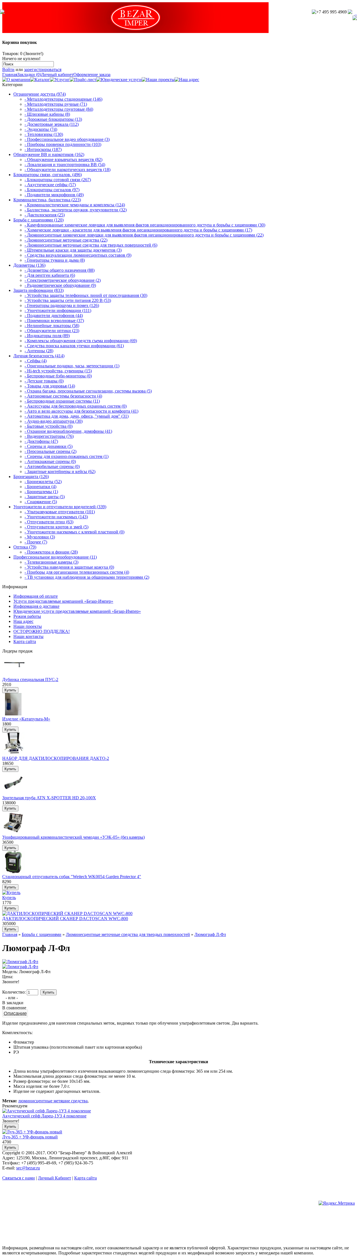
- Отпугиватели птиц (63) (49, 521)
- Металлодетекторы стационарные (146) (63, 99)
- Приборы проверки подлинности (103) (63, 144)
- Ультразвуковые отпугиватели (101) (60, 511)
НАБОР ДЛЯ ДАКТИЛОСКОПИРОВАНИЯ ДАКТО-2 (55, 758)
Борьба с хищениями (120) (38, 220)
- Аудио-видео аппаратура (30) (54, 421)
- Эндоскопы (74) (41, 129)
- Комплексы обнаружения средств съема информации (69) (81, 340)
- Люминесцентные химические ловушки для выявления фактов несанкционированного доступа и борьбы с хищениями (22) (144, 235)
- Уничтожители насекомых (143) (56, 516)
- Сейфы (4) (36, 360)
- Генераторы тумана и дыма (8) (55, 260)
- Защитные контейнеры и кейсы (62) (60, 471)
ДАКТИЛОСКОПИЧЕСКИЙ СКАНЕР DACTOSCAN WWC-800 (65, 918)
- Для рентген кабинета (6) (50, 275)
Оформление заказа (91, 74)
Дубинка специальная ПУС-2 (30, 679)
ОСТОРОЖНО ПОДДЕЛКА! (41, 631)
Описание (15, 1013)
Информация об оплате (35, 596)
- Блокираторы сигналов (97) (52, 189)
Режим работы (27, 616)
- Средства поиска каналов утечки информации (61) (74, 345)
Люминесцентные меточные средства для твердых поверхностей (128, 934)
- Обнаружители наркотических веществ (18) (67, 169)
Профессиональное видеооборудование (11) (55, 557)
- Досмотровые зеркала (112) (52, 124)
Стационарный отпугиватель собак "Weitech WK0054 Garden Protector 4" (71, 876)
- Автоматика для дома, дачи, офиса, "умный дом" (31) (77, 416)
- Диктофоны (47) (41, 441)
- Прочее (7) (36, 542)
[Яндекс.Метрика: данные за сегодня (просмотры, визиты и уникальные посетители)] (337, 1203)
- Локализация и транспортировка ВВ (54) (65, 164)
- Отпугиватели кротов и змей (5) (56, 526)
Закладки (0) (29, 74)
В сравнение (14, 1007)
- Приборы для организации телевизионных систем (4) (77, 572)
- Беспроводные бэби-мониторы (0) (58, 375)
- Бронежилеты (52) (43, 481)
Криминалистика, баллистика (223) (47, 199)
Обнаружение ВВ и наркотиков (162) (48, 154)
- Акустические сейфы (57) (50, 184)
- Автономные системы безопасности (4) (63, 396)
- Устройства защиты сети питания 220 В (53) (68, 300)
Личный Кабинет (54, 1178)
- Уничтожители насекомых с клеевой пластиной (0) (74, 531)
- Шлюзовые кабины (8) (47, 114)
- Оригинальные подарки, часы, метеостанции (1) (72, 365)
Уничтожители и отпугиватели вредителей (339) (59, 506)
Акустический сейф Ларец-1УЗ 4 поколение (44, 1116)
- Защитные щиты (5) (45, 496)
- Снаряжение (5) (41, 501)
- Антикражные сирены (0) (50, 461)
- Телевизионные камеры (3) (51, 562)
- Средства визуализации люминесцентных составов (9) (78, 255)
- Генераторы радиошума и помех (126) (62, 305)
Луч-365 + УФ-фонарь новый (30, 1136)
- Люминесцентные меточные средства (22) (66, 240)
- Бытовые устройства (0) (49, 426)
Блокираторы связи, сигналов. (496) (47, 174)
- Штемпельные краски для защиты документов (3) (73, 250)
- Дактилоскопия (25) (45, 214)
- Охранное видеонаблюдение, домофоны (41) (68, 431)
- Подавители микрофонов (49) (54, 194)
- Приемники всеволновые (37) (54, 320)
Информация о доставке (36, 606)
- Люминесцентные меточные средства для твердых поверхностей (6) (91, 245)
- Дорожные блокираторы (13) (53, 119)
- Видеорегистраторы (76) (49, 436)
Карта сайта (24, 641)
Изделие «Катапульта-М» (26, 719)
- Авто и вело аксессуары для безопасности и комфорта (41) (81, 411)
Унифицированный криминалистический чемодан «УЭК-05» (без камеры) (73, 837)
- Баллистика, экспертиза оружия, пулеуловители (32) (76, 209)
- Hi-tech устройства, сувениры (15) (58, 370)
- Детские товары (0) (44, 381)
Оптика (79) (24, 547)
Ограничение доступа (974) (39, 94)
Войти (8, 69)
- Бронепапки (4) (40, 486)
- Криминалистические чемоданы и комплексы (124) (75, 204)
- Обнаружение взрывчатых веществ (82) (63, 159)
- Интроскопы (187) (43, 149)
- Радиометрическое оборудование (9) (60, 285)
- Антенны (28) (39, 350)
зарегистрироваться (42, 69)
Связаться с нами (18, 1178)
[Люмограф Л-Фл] (20, 961)
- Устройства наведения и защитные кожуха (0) (69, 567)
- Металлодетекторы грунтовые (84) (59, 109)
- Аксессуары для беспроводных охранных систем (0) (76, 406)
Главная (9, 74)
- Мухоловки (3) (40, 537)
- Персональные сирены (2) (50, 451)
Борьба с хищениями (41, 934)
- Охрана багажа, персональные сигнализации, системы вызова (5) (88, 391)
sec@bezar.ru (28, 1168)
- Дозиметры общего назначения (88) (60, 270)
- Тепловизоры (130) (44, 134)
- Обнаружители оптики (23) (52, 330)
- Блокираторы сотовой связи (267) (58, 179)
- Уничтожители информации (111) (58, 310)
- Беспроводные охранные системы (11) (62, 401)
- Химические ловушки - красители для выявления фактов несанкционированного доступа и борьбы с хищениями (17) (138, 230)
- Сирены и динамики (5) (49, 446)
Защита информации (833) (38, 290)
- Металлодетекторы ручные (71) (56, 104)
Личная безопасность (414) (38, 355)
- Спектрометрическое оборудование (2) (63, 280)
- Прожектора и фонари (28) (51, 552)
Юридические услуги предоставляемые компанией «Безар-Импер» (77, 611)
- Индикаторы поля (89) (47, 335)
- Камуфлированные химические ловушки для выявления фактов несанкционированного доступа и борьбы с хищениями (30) (145, 225)
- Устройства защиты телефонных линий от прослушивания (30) (86, 295)
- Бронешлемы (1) (41, 491)
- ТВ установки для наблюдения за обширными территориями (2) (87, 577)
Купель (9, 897)
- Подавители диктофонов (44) (54, 315)
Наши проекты (27, 626)
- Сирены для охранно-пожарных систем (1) (66, 456)
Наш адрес (23, 621)
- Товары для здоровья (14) (50, 386)
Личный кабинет (57, 74)
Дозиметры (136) (29, 265)
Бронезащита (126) (31, 476)
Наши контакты (28, 636)
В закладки (12, 1002)
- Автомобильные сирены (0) (52, 466)
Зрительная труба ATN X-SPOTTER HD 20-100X (49, 797)
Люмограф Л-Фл (210, 934)
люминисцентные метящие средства (53, 1100)
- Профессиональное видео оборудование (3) (67, 139)
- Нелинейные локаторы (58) (52, 325)
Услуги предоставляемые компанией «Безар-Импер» (63, 601)
